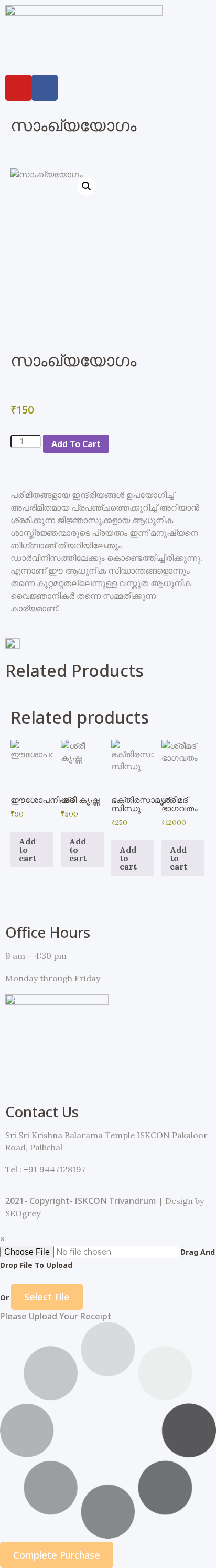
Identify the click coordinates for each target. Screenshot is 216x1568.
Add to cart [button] (27, 849)
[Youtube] (18, 88)
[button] (108, 58)
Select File (47, 1296)
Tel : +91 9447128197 (45, 1169)
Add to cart (76, 444)
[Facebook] (44, 88)
